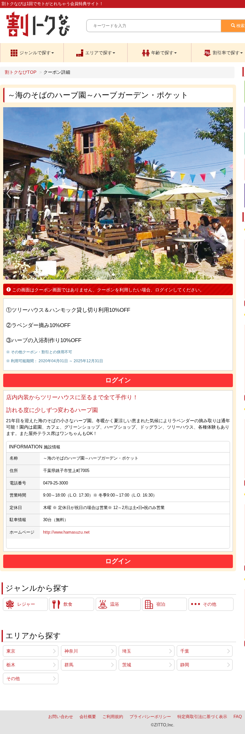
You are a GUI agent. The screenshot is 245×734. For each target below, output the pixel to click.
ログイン (118, 380)
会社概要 (87, 716)
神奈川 (71, 651)
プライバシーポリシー (150, 716)
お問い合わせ (60, 716)
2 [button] (123, 275)
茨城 (126, 664)
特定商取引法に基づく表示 (202, 716)
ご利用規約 (112, 716)
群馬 (68, 664)
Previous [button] (8, 193)
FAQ (238, 716)
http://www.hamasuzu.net (66, 532)
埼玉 (126, 651)
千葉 (184, 651)
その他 (13, 678)
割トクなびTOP (20, 72)
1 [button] (113, 275)
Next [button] (227, 193)
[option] (118, 193)
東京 (10, 651)
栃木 (10, 664)
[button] (31, 52)
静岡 (184, 664)
